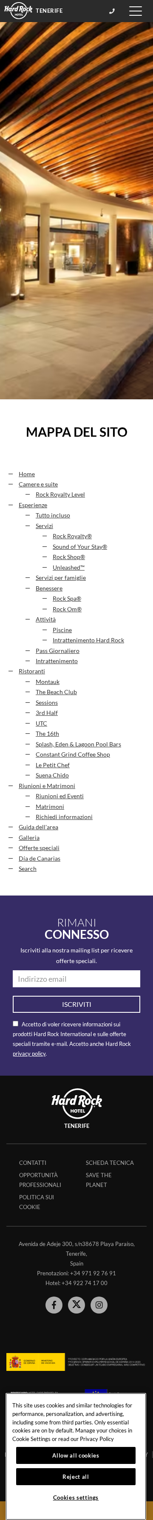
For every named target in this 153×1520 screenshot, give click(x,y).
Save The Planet (99, 1180)
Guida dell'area (38, 827)
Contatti (32, 1162)
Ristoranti (32, 671)
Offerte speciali (39, 848)
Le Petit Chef (53, 765)
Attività (46, 619)
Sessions (47, 702)
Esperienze (33, 505)
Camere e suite (38, 484)
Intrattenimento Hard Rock (88, 640)
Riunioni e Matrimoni (47, 786)
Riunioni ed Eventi (60, 796)
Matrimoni (50, 806)
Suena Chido (52, 775)
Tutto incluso (53, 515)
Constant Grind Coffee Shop (73, 754)
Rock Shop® (69, 557)
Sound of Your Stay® (80, 546)
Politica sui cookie (36, 1202)
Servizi (44, 526)
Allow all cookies (75, 1455)
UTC (41, 723)
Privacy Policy (97, 1438)
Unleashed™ (69, 567)
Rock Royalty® (72, 536)
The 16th (47, 733)
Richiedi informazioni (64, 817)
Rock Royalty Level (60, 494)
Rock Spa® (67, 598)
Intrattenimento (57, 661)
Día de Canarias (39, 858)
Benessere (49, 588)
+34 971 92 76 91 (93, 1273)
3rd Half (47, 712)
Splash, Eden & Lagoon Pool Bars (78, 744)
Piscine (62, 630)
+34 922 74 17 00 (85, 1283)
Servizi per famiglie (61, 577)
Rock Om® (67, 609)
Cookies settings (76, 1497)
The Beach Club (56, 692)
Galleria (29, 837)
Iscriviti (76, 1004)
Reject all (75, 1476)
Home (27, 474)
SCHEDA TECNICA (110, 1162)
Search (28, 868)
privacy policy (29, 1053)
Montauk (48, 681)
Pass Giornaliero (57, 650)
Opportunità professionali (40, 1180)
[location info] (113, 11)
